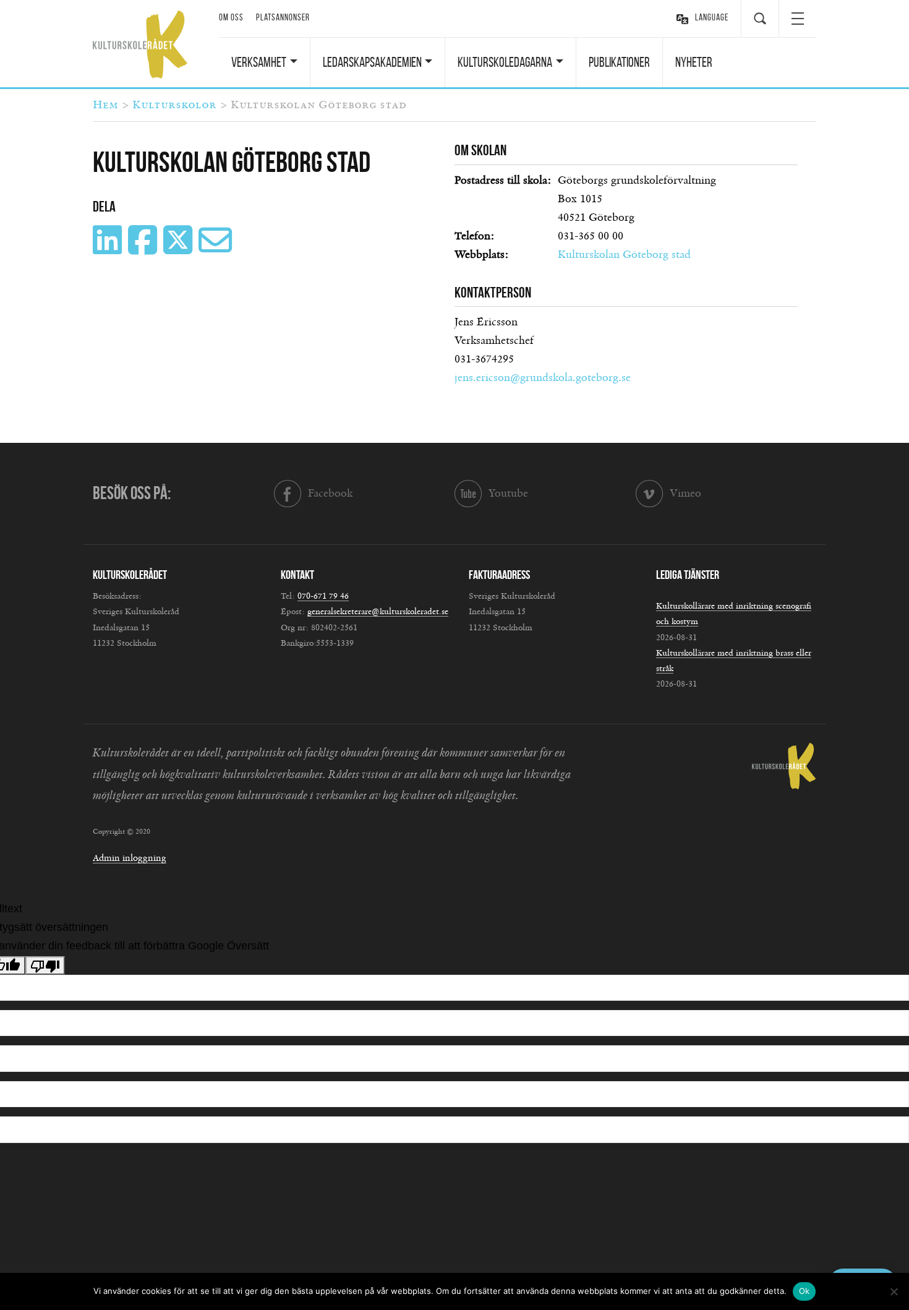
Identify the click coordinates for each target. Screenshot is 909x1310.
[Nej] (893, 1291)
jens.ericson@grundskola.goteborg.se (542, 377)
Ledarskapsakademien (372, 61)
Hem (105, 105)
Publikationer (619, 61)
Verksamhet (258, 61)
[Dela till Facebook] (144, 249)
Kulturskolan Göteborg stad (624, 254)
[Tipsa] (216, 249)
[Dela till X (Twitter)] (179, 249)
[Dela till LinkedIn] (109, 249)
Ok (804, 1291)
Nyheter (693, 61)
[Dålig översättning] (45, 965)
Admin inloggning (129, 858)
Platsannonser (283, 17)
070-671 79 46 (323, 596)
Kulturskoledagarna (505, 61)
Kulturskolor (174, 105)
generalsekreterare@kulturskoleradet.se (377, 611)
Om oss (231, 17)
